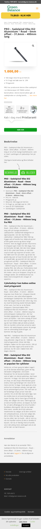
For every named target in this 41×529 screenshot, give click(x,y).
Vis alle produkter (12, 475)
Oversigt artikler (25, 472)
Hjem (5, 22)
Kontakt (9, 479)
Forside (8, 472)
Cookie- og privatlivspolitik (14, 512)
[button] (33, 46)
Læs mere (23, 521)
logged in (17, 453)
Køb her (20, 130)
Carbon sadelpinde (13, 22)
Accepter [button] (26, 525)
